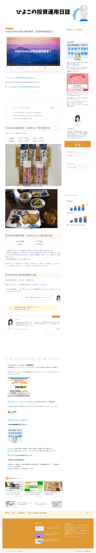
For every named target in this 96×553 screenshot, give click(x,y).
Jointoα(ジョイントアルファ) (16, 372)
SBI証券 (10, 468)
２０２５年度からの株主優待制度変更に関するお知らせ (24, 86)
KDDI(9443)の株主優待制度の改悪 (23, 118)
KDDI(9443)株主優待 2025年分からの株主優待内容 (28, 115)
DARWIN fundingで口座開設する (18, 420)
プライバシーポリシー (10, 551)
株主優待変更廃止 (9, 28)
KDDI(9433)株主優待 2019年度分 (33, 228)
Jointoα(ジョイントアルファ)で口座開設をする (22, 401)
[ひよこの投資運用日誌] (48, 22)
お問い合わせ (20, 551)
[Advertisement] (33, 96)
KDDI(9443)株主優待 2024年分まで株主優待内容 (27, 112)
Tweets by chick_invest (70, 195)
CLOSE (52, 107)
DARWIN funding (13, 406)
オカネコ (10, 448)
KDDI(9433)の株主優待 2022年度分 (33, 186)
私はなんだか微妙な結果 (14, 450)
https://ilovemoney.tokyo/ (21, 329)
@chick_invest (29, 77)
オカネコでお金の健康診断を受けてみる (20, 455)
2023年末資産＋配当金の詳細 (77, 225)
